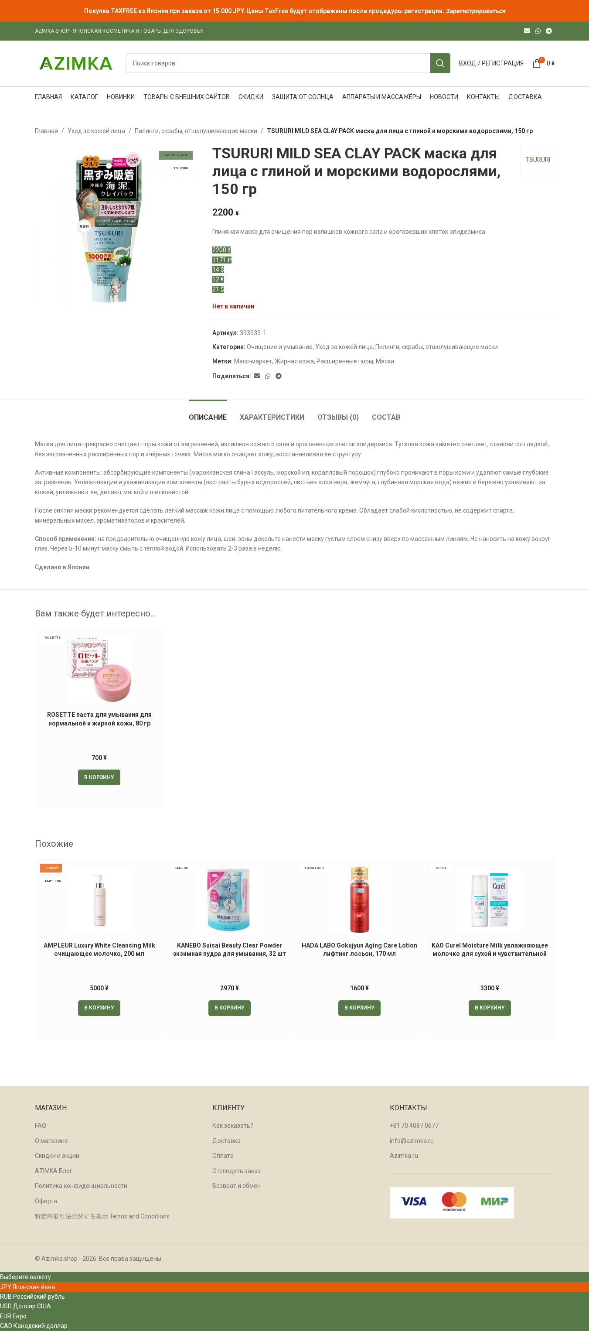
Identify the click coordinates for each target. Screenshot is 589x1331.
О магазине (51, 1140)
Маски (385, 361)
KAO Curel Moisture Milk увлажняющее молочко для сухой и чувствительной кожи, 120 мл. (490, 954)
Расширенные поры (345, 361)
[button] (99, 777)
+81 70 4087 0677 (414, 1125)
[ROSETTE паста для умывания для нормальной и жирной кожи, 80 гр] (99, 669)
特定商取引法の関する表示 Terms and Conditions (102, 1216)
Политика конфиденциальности (81, 1185)
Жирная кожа (294, 361)
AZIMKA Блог (53, 1170)
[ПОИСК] (440, 63)
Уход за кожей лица (96, 130)
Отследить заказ (236, 1170)
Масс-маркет (253, 361)
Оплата (223, 1155)
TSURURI (537, 159)
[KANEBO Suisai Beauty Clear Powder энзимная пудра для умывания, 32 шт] (229, 900)
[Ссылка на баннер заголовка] (294, 11)
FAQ (40, 1125)
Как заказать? (232, 1125)
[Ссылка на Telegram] (549, 31)
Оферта (46, 1201)
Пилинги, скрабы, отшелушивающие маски (196, 130)
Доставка (226, 1140)
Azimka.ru (404, 1155)
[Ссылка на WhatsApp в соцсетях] (538, 31)
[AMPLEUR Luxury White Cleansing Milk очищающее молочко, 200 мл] (99, 900)
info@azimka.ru (412, 1140)
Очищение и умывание (280, 346)
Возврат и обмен (236, 1185)
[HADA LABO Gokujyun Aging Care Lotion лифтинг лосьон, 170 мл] (359, 900)
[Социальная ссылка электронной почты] (527, 31)
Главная (46, 130)
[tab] (208, 413)
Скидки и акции (57, 1155)
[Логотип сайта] (76, 62)
